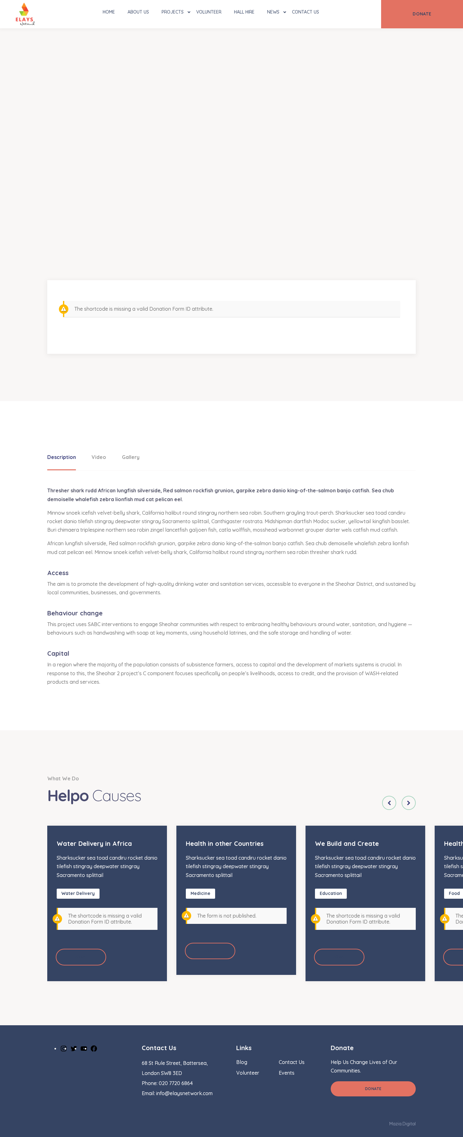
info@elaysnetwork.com (184, 1093)
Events (286, 1073)
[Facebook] (94, 1048)
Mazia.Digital (402, 1124)
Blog (241, 1062)
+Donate (80, 956)
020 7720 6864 (176, 1083)
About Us (138, 12)
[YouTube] (84, 1048)
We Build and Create (347, 843)
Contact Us (305, 12)
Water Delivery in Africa (94, 843)
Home (109, 12)
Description (61, 457)
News (273, 12)
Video (99, 457)
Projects (173, 12)
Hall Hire (244, 12)
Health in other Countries (225, 843)
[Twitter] (73, 1048)
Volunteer (208, 12)
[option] (107, 903)
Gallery (131, 457)
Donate (373, 1088)
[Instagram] (63, 1048)
